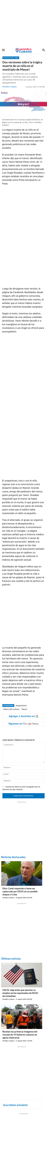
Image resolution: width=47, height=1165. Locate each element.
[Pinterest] (29, 731)
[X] (23, 731)
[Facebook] (12, 731)
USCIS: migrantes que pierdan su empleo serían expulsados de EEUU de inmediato (20, 993)
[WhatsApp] (18, 731)
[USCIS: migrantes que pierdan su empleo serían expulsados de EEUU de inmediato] (21, 975)
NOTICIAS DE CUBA (10, 58)
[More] (40, 731)
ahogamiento (21, 705)
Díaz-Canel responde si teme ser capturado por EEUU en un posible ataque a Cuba (20, 891)
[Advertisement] (23, 23)
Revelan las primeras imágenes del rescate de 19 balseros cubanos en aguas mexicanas (19, 1034)
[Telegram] (34, 731)
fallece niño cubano (11, 709)
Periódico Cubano (9, 87)
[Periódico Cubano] (23, 50)
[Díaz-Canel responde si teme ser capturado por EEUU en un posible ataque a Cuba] (21, 873)
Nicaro (24, 709)
